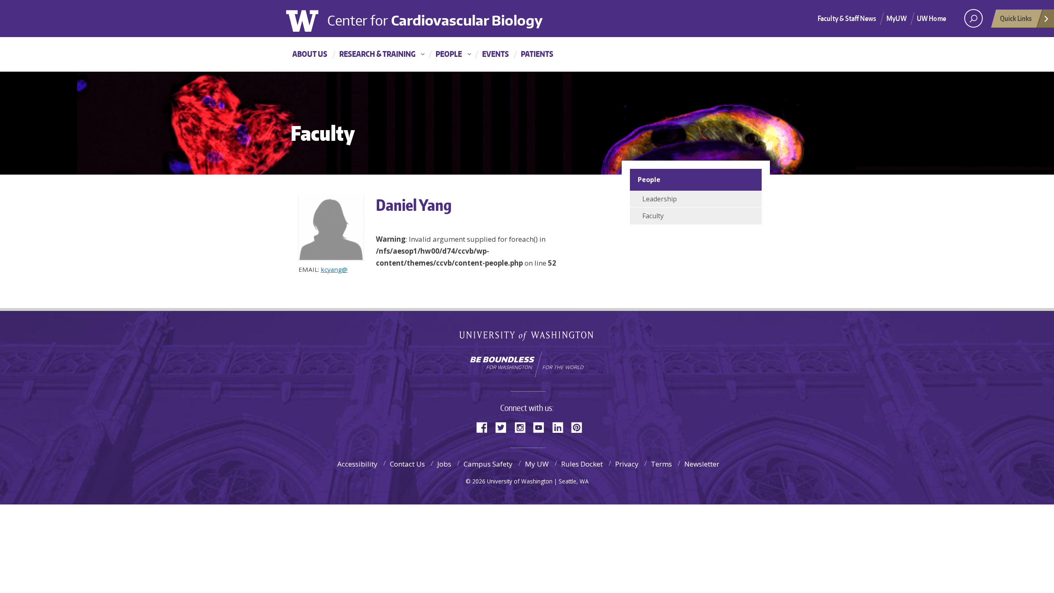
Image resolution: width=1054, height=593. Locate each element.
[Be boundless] (527, 364)
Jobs (444, 464)
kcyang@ (334, 269)
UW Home (931, 18)
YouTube (541, 427)
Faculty (653, 215)
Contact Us (407, 464)
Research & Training (377, 54)
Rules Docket (582, 464)
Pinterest (579, 427)
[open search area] (973, 18)
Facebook (485, 427)
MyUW (896, 18)
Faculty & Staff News (847, 18)
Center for (435, 16)
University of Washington (308, 20)
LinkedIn (560, 427)
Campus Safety (488, 464)
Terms (661, 464)
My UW (537, 464)
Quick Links (1016, 18)
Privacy (627, 464)
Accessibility (357, 464)
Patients (537, 54)
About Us (309, 54)
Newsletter (701, 464)
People (449, 54)
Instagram (523, 427)
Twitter (504, 427)
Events (495, 54)
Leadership (659, 198)
